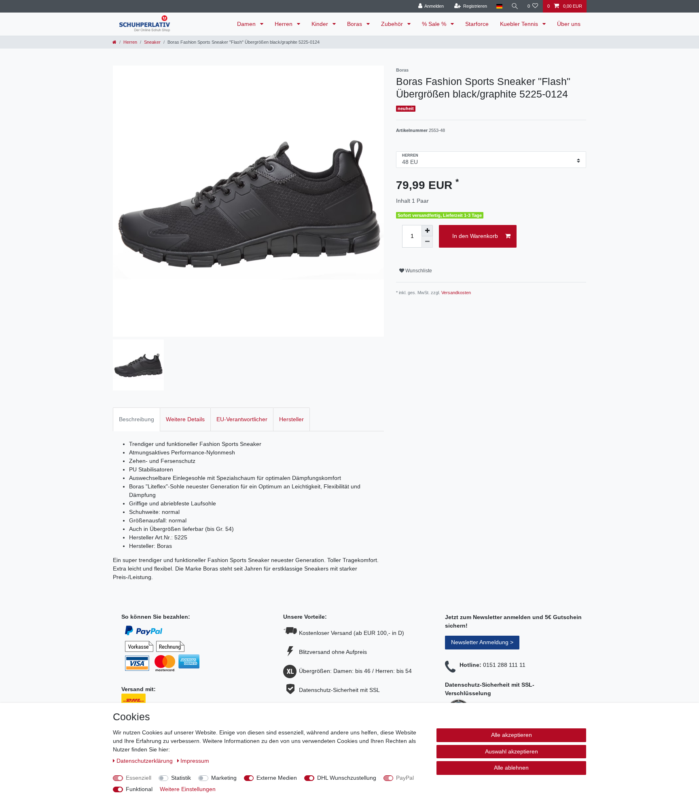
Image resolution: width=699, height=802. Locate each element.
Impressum (194, 760)
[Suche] (515, 6)
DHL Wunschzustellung (346, 777)
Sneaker (152, 42)
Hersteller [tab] (291, 419)
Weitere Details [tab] (185, 419)
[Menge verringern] (427, 242)
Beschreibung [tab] (136, 419)
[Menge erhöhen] (427, 230)
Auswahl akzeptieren (511, 751)
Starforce (477, 24)
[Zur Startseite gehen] (114, 42)
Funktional (139, 789)
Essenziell (138, 777)
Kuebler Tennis (520, 24)
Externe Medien (276, 777)
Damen (247, 24)
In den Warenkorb (475, 236)
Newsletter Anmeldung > (482, 642)
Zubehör (393, 24)
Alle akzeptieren (511, 735)
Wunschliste (418, 271)
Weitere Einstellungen (188, 789)
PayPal (405, 777)
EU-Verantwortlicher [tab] (241, 419)
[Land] (498, 6)
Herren (284, 24)
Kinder (320, 24)
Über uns (568, 24)
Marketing (224, 777)
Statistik (181, 777)
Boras (355, 24)
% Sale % (435, 24)
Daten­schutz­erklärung (145, 760)
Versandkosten (456, 292)
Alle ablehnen (511, 767)
